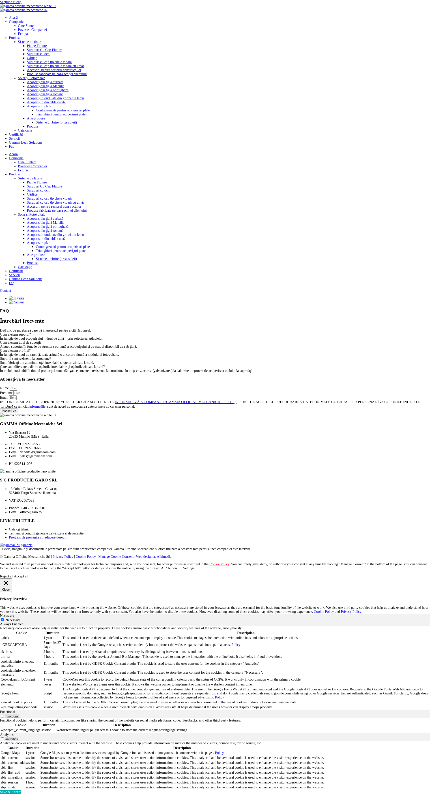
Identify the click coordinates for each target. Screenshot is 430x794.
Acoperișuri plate (39, 106)
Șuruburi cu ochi (38, 54)
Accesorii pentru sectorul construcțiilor (54, 70)
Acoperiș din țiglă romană (45, 94)
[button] (215, 334)
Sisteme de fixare (30, 42)
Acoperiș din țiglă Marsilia (45, 86)
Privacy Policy (63, 556)
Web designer (145, 556)
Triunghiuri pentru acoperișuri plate (61, 114)
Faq (11, 146)
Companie (16, 21)
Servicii (14, 138)
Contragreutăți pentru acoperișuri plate (63, 110)
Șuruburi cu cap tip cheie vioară (49, 62)
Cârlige (32, 58)
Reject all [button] (6, 576)
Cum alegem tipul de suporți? (20, 342)
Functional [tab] (7, 712)
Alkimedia (164, 556)
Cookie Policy (86, 556)
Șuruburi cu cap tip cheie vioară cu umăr (55, 66)
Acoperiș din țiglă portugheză (48, 90)
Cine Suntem (27, 26)
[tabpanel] (215, 668)
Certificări (16, 134)
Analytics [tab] (6, 735)
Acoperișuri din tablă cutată (46, 102)
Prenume (6, 393)
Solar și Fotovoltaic (31, 78)
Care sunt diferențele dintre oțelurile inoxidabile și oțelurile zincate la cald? (52, 366)
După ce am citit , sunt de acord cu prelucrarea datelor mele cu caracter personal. (70, 406)
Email (4, 397)
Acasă (13, 17)
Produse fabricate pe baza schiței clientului (57, 74)
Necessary (12, 620)
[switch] (2, 716)
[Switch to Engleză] (16, 298)
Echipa (23, 34)
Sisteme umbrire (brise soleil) (56, 122)
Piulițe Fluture (37, 46)
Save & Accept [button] (10, 792)
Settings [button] (188, 568)
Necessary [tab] (7, 615)
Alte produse (36, 118)
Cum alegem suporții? (15, 334)
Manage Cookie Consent (115, 556)
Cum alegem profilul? (15, 350)
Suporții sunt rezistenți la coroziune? (25, 358)
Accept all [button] (21, 576)
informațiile (37, 406)
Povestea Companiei (32, 30)
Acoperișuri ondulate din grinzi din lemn (55, 98)
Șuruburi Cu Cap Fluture (44, 50)
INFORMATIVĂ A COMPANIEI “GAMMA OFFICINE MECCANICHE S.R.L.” (174, 402)
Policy (236, 645)
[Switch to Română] (16, 302)
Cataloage (25, 130)
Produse (14, 38)
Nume (5, 388)
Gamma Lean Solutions (25, 142)
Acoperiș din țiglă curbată (45, 82)
